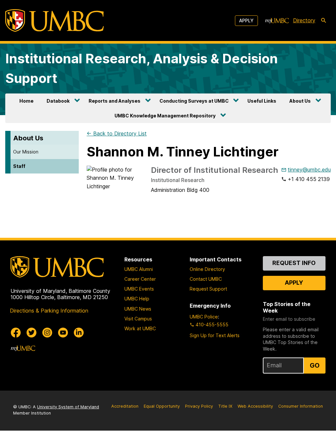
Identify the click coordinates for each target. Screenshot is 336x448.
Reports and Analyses (114, 101)
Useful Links (261, 101)
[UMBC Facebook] (16, 332)
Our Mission (25, 151)
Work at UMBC (140, 328)
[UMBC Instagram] (47, 332)
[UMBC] (54, 20)
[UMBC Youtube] (63, 332)
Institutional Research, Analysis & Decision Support (141, 68)
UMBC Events (139, 289)
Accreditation (124, 406)
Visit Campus (138, 318)
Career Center (140, 279)
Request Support (208, 289)
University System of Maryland (68, 406)
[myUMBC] (277, 20)
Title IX (225, 406)
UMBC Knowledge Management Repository (165, 115)
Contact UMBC (206, 279)
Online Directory (207, 269)
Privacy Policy (199, 406)
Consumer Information (300, 406)
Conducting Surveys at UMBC (194, 101)
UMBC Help (136, 298)
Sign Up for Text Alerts (215, 335)
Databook (58, 101)
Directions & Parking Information (49, 310)
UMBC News (137, 309)
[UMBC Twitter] (31, 332)
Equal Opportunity (162, 406)
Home (26, 101)
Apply (246, 20)
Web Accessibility (255, 406)
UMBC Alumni (138, 269)
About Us (300, 101)
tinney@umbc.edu (309, 169)
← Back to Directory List (117, 133)
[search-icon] (323, 20)
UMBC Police (204, 316)
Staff (19, 166)
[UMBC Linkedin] (79, 332)
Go (315, 365)
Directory (304, 20)
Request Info (294, 262)
